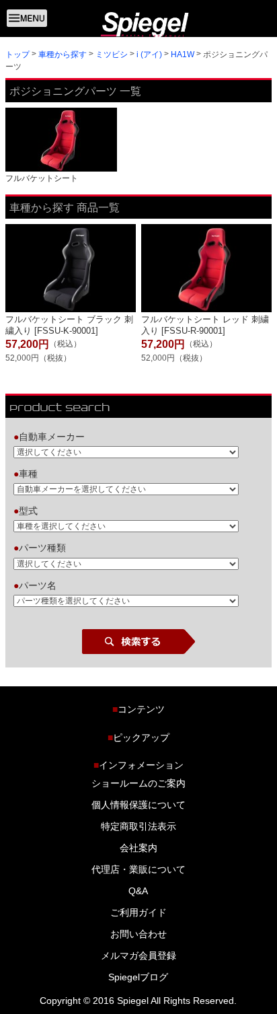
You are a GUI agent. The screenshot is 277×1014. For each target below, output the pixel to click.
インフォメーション (138, 765)
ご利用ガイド (138, 912)
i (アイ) (149, 54)
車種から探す (62, 54)
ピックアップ (138, 737)
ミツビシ (111, 54)
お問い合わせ (138, 934)
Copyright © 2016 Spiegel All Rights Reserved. (138, 1000)
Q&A (138, 890)
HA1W (182, 54)
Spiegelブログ (138, 977)
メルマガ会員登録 (138, 955)
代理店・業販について (138, 869)
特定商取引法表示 (138, 826)
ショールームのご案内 (138, 783)
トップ (17, 54)
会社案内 (138, 847)
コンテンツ (138, 709)
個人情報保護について (138, 804)
